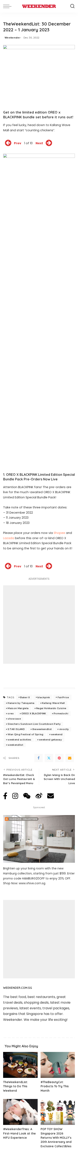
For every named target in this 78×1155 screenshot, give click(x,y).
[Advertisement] (39, 624)
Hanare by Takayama (21, 703)
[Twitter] (49, 758)
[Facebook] (38, 758)
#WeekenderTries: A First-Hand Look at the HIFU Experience (19, 1133)
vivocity (64, 729)
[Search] (72, 6)
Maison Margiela (18, 708)
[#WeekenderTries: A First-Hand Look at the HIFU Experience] (20, 1112)
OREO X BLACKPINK (33, 713)
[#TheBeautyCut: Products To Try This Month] (58, 1065)
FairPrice (63, 697)
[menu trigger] (8, 6)
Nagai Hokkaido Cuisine (51, 708)
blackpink (43, 697)
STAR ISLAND (16, 729)
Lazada (8, 538)
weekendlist (15, 744)
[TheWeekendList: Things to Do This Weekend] (20, 1065)
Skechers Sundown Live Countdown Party (34, 723)
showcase (14, 718)
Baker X (25, 697)
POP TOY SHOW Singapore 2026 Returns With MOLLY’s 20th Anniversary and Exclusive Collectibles (56, 1137)
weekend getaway (50, 739)
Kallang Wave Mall (53, 703)
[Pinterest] (59, 758)
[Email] (70, 758)
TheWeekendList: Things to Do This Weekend (15, 1086)
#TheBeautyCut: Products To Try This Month (55, 1086)
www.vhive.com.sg (32, 883)
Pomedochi (61, 713)
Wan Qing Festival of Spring (25, 734)
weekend (56, 734)
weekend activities (19, 739)
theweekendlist (42, 729)
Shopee (59, 533)
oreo (11, 713)
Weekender (12, 37)
